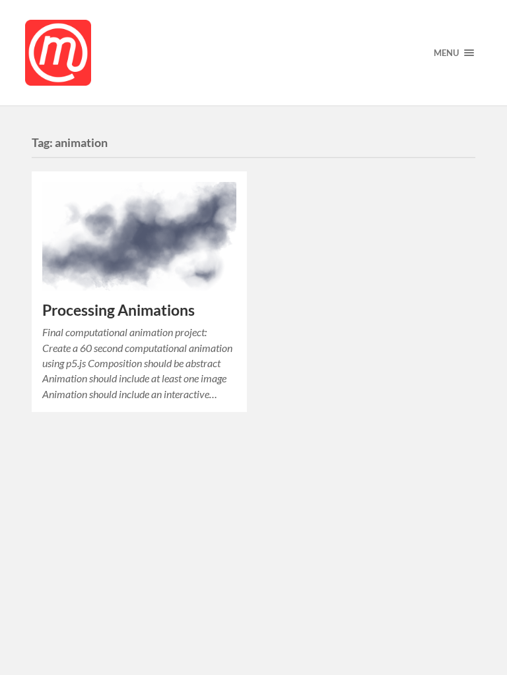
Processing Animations (118, 310)
